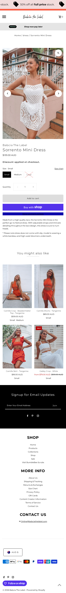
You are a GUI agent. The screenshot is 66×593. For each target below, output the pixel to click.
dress (26, 35)
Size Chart (33, 488)
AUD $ (15, 552)
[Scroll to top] (59, 584)
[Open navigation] (11, 17)
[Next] (58, 93)
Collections (33, 452)
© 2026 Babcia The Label (14, 590)
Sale (33, 459)
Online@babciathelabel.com (34, 521)
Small (6, 174)
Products (33, 448)
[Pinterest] (32, 416)
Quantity (7, 187)
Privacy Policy (33, 492)
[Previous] (7, 93)
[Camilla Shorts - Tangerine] (48, 286)
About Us (33, 478)
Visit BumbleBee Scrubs (33, 462)
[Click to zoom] (58, 52)
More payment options (33, 214)
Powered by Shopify (36, 590)
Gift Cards (33, 495)
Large (28, 174)
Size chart (58, 169)
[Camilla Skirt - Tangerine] (17, 346)
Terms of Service (33, 502)
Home (17, 35)
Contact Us (33, 506)
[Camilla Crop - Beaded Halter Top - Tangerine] (17, 286)
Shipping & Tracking (33, 481)
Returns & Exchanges (33, 485)
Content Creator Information (33, 499)
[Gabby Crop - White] (48, 346)
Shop (33, 455)
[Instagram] (38, 416)
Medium (18, 174)
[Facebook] (27, 416)
